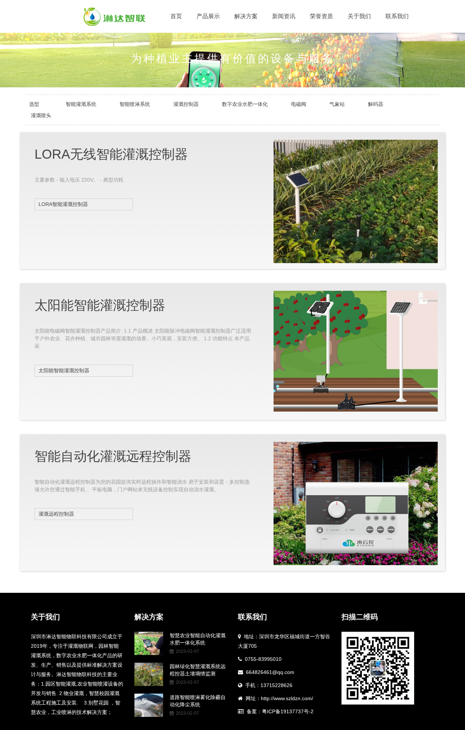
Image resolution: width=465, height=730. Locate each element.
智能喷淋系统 (135, 104)
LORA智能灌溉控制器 (63, 204)
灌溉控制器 (186, 104)
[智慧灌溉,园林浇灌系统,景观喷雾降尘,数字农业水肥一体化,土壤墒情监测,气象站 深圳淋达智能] (114, 16)
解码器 (375, 104)
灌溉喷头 (41, 115)
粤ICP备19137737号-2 (288, 711)
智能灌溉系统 (81, 104)
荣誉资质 (321, 16)
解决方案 (246, 16)
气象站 (337, 104)
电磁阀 (298, 104)
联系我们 (397, 16)
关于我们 (359, 16)
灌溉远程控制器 (56, 514)
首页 (176, 16)
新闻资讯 (283, 16)
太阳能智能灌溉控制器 (64, 370)
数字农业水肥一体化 (245, 104)
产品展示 (208, 16)
